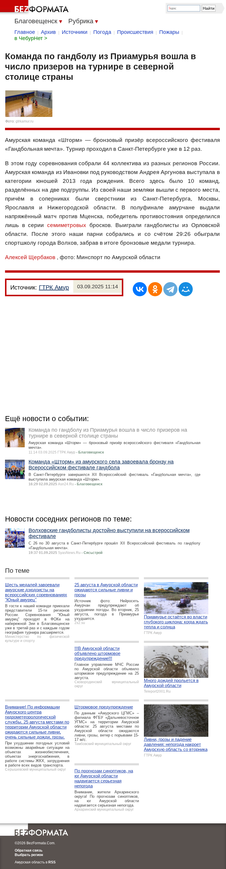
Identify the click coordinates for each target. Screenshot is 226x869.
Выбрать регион (29, 855)
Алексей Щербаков (30, 257)
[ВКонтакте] (140, 289)
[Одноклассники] (155, 289)
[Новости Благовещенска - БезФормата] (35, 7)
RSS (52, 862)
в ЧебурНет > (30, 38)
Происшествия (135, 32)
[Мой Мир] (186, 289)
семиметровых (66, 225)
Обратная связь (28, 850)
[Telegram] (170, 289)
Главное (24, 32)
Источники (74, 32)
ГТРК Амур (54, 287)
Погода (102, 32)
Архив (48, 32)
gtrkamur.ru (25, 121)
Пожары (169, 32)
